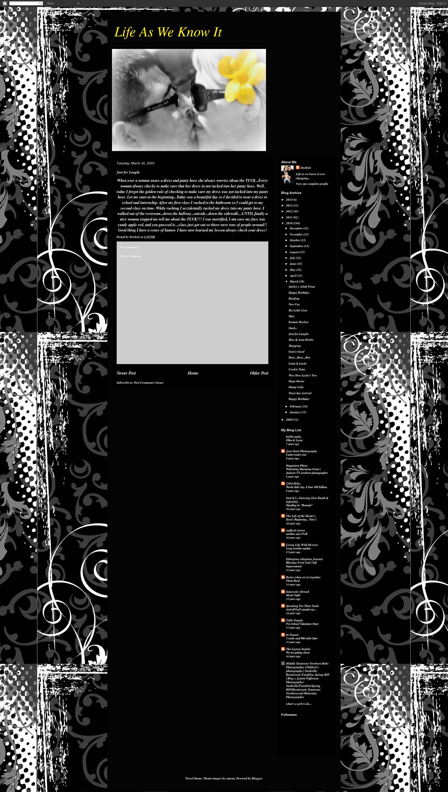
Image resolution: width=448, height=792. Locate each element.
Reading (294, 298)
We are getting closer (298, 652)
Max (292, 316)
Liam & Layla (298, 363)
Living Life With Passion (302, 545)
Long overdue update (298, 548)
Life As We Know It (168, 30)
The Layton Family (298, 649)
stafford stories (295, 530)
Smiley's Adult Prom (302, 286)
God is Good (296, 351)
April (293, 275)
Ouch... (293, 328)
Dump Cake (296, 387)
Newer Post (126, 373)
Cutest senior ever (296, 455)
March (294, 281)
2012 (289, 211)
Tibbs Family (294, 620)
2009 (289, 419)
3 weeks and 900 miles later (302, 638)
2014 (289, 199)
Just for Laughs (299, 334)
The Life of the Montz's (301, 516)
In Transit (292, 635)
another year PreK (297, 534)
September (297, 246)
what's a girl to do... (299, 704)
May (293, 270)
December (296, 228)
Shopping (295, 346)
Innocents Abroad (297, 591)
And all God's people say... (301, 609)
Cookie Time (297, 369)
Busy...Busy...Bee (299, 357)
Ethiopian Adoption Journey (304, 559)
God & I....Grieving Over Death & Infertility (307, 500)
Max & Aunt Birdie (301, 339)
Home (193, 373)
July (293, 258)
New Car (294, 304)
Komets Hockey (299, 322)
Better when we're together (303, 577)
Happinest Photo (297, 465)
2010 (289, 223)
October (295, 240)
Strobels (306, 167)
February (296, 406)
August (295, 252)
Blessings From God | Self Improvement (301, 564)
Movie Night (293, 595)
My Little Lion (298, 310)
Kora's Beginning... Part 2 (301, 519)
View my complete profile (312, 184)
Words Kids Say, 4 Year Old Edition (306, 487)
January (295, 412)
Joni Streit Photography (301, 451)
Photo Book (293, 581)
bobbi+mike (293, 436)
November (297, 234)
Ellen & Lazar (294, 440)
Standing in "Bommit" (299, 505)
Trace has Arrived (300, 393)
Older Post (259, 373)
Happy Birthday (299, 292)
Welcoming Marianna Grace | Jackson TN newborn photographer (307, 471)
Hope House (296, 381)
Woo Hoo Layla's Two (303, 375)
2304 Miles (293, 483)
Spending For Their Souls (302, 606)
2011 (289, 217)
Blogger (257, 778)
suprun (230, 778)
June (293, 264)
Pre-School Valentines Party (302, 624)
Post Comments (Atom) (148, 382)
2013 (289, 205)
